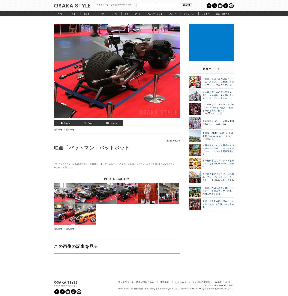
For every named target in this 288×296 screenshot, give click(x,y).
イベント (61, 13)
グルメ (74, 13)
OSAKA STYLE (72, 5)
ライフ (101, 13)
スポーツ (173, 13)
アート (138, 13)
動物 (127, 13)
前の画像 (58, 129)
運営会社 (164, 281)
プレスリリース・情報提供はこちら (136, 281)
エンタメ (88, 13)
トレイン (114, 13)
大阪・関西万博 (223, 13)
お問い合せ (180, 281)
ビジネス (206, 13)
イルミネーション (155, 13)
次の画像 (70, 129)
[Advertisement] (211, 42)
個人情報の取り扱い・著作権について (211, 281)
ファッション (189, 13)
